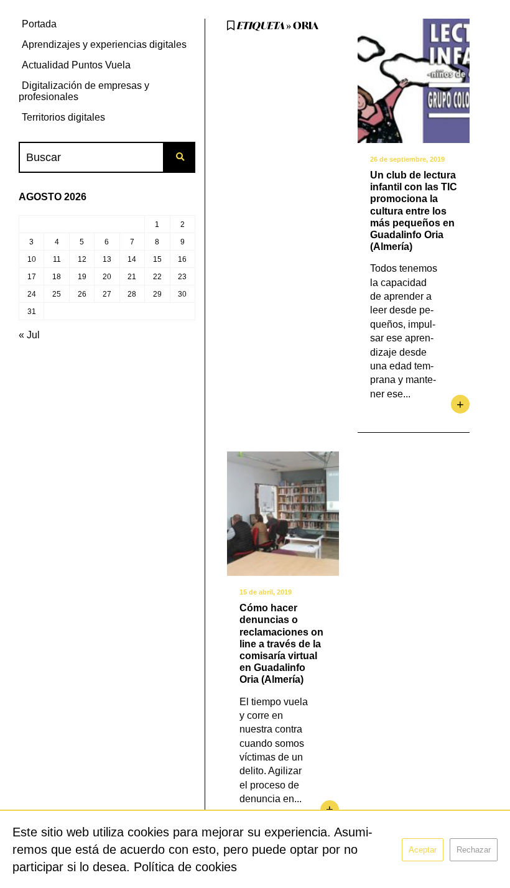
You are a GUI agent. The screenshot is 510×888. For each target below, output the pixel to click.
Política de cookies (185, 867)
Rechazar (474, 849)
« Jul (29, 335)
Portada (39, 24)
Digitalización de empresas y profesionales (84, 91)
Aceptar (423, 849)
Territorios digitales (63, 117)
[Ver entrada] (414, 81)
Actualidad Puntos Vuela (76, 65)
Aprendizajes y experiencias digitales (104, 44)
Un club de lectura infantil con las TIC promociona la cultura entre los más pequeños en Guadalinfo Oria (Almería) (413, 211)
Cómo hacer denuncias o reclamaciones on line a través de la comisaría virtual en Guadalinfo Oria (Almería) (281, 644)
